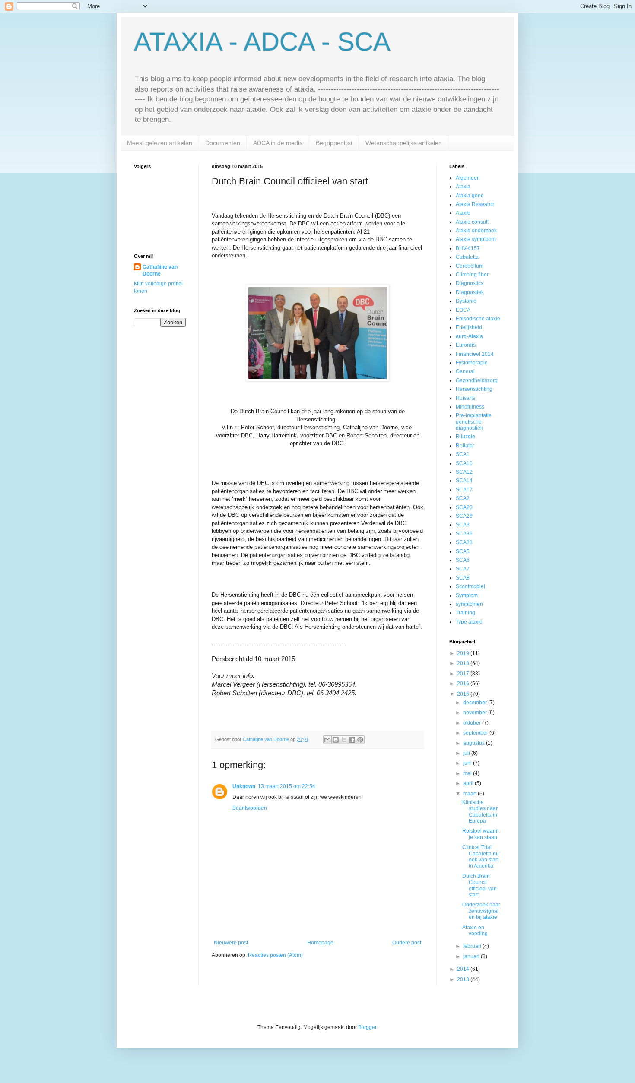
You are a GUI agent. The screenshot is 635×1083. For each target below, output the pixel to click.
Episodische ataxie (478, 319)
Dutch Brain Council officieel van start (479, 885)
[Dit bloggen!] (335, 739)
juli (467, 753)
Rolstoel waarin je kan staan (480, 834)
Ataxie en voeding (475, 931)
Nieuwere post (231, 943)
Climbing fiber (472, 275)
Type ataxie (469, 622)
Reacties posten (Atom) (275, 955)
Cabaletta (467, 257)
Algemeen (468, 178)
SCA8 (463, 578)
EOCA (463, 310)
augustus (474, 743)
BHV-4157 (468, 248)
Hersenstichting (474, 389)
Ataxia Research (475, 204)
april (469, 783)
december (475, 703)
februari (473, 946)
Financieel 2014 (475, 354)
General (465, 371)
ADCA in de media (278, 142)
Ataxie (463, 213)
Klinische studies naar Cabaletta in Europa (480, 811)
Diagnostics (469, 283)
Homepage (320, 943)
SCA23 (464, 507)
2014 (463, 969)
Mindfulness (470, 407)
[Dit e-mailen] (327, 739)
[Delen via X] (344, 739)
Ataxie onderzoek (476, 231)
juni (468, 763)
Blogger (367, 1027)
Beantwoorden (249, 808)
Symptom (467, 595)
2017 (463, 674)
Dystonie (466, 301)
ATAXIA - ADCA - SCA (262, 41)
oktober (472, 723)
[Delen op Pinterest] (360, 739)
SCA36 (464, 534)
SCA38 (464, 542)
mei (468, 773)
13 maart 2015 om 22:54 (286, 786)
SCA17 (464, 490)
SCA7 (463, 569)
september (476, 733)
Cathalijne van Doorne (160, 270)
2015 (463, 694)
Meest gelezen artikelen (159, 142)
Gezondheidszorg (477, 380)
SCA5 (463, 551)
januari (472, 956)
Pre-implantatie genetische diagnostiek (474, 421)
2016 (463, 684)
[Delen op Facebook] (352, 739)
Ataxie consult (472, 222)
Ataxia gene (470, 196)
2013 (463, 979)
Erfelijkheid (469, 327)
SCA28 (464, 516)
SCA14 (464, 481)
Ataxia (463, 187)
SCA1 (463, 454)
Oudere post (406, 943)
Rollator (465, 446)
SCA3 (463, 525)
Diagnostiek (470, 292)
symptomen (469, 604)
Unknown (243, 786)
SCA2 (463, 498)
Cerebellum (469, 266)
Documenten (222, 142)
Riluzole (465, 437)
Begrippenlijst (334, 142)
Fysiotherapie (472, 363)
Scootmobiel (470, 586)
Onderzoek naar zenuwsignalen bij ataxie (481, 911)
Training (465, 613)
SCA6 (463, 560)
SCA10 (464, 463)
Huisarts (465, 398)
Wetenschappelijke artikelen (403, 142)
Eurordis (466, 345)
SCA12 (464, 472)
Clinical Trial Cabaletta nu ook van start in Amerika (480, 856)
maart (470, 794)
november (475, 712)
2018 (463, 663)
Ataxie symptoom (476, 239)
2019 (463, 653)
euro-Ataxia (469, 336)
